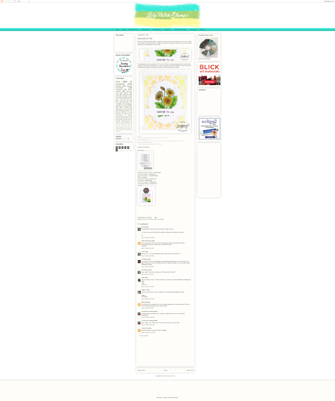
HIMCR (139, 177)
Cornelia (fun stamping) (148, 311)
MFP (121, 119)
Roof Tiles (158, 64)
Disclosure (202, 29)
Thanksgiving (119, 115)
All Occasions (145, 219)
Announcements (119, 126)
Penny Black (141, 180)
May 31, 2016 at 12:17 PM (148, 332)
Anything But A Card (121, 109)
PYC (129, 116)
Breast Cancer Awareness (121, 124)
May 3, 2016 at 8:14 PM (148, 308)
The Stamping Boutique (143, 183)
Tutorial (117, 131)
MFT (130, 106)
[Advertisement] (169, 210)
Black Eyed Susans (183, 41)
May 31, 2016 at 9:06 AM (148, 317)
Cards (130, 124)
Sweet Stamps (171, 41)
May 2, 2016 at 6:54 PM (148, 274)
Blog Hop (118, 118)
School (124, 129)
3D (123, 97)
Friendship (119, 103)
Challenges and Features (180, 29)
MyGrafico (118, 113)
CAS (117, 96)
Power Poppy (119, 129)
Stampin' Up (127, 113)
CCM (117, 94)
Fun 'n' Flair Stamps (126, 104)
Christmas (119, 89)
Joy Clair (140, 185)
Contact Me (193, 29)
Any (125, 126)
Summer (123, 110)
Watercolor (126, 101)
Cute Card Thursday (143, 175)
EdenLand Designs (147, 240)
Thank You (129, 98)
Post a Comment (144, 335)
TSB (123, 96)
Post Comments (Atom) (169, 376)
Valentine (126, 93)
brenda (143, 227)
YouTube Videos (145, 29)
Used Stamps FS (133, 29)
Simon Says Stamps (143, 182)
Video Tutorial (124, 107)
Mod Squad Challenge (143, 179)
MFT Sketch (141, 150)
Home (117, 29)
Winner (128, 122)
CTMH (124, 118)
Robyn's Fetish (122, 106)
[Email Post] (155, 217)
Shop (124, 29)
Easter (123, 116)
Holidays (117, 128)
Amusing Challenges (143, 174)
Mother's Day (152, 219)
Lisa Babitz (145, 259)
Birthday (118, 86)
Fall (128, 97)
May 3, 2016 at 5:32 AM (148, 286)
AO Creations (145, 270)
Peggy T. (144, 290)
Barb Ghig (144, 302)
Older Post (190, 370)
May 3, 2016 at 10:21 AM (148, 299)
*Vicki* (143, 251)
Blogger (176, 397)
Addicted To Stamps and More (145, 172)
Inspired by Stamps (126, 128)
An (128, 125)
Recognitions (167, 29)
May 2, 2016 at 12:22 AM (148, 237)
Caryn (143, 277)
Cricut (129, 126)
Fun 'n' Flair (119, 98)
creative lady (145, 328)
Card (118, 82)
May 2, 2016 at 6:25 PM (148, 266)
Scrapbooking (124, 121)
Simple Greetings (185, 65)
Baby (126, 119)
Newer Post (141, 370)
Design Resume (157, 29)
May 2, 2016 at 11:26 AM (148, 256)
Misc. (117, 101)
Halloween (126, 94)
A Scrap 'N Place (124, 100)
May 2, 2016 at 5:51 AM (148, 248)
